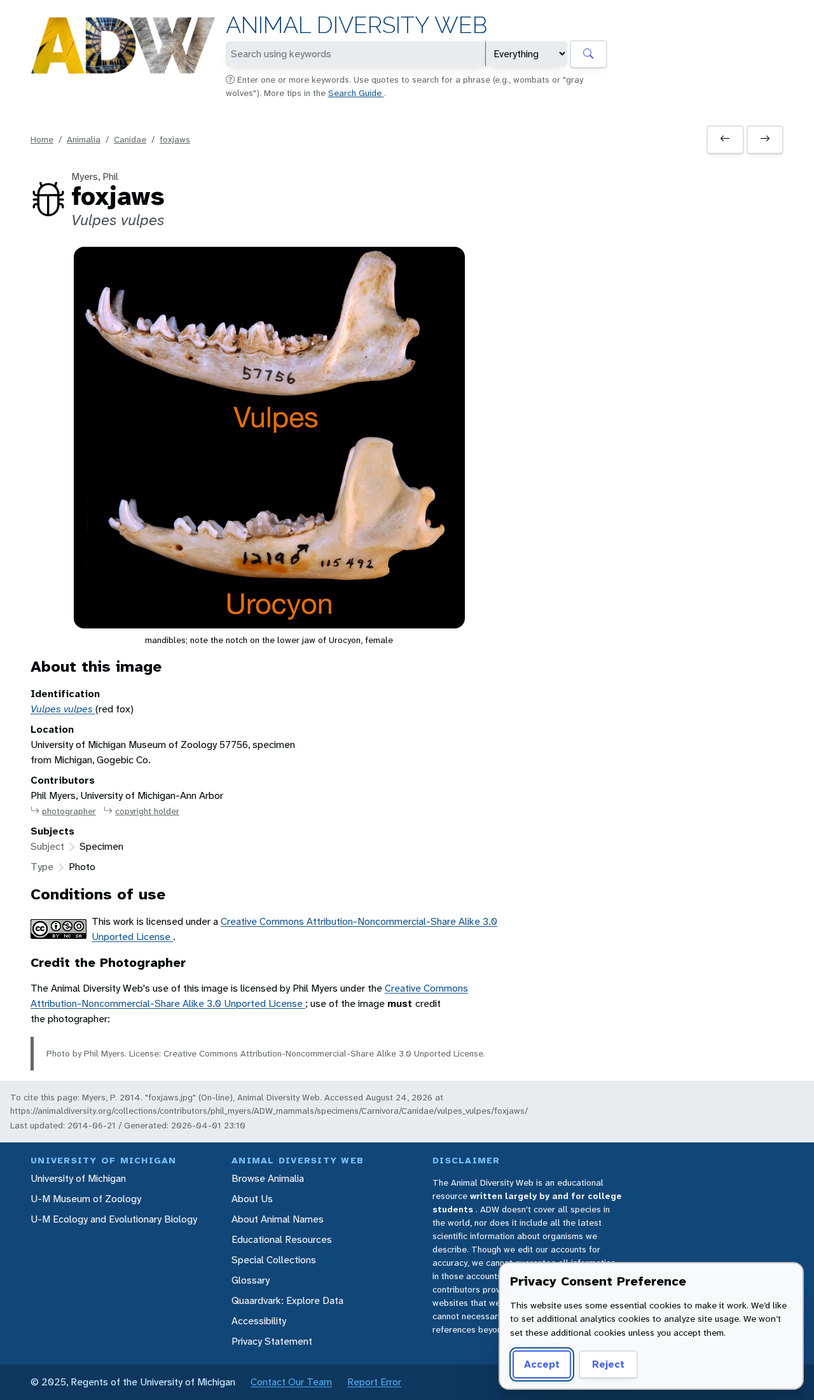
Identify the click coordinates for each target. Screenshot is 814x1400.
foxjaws (175, 139)
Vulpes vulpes (63, 709)
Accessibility (258, 1320)
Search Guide (356, 93)
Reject (608, 1364)
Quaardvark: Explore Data (287, 1300)
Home (42, 139)
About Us (252, 1198)
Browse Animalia (267, 1178)
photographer (69, 811)
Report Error (374, 1382)
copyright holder (147, 811)
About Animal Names (277, 1219)
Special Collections (273, 1259)
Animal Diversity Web (356, 25)
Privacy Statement (271, 1341)
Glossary (250, 1280)
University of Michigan (78, 1178)
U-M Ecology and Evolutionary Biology (114, 1219)
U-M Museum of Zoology (86, 1198)
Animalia (83, 139)
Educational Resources (281, 1239)
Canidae (130, 139)
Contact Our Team (291, 1382)
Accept (542, 1364)
